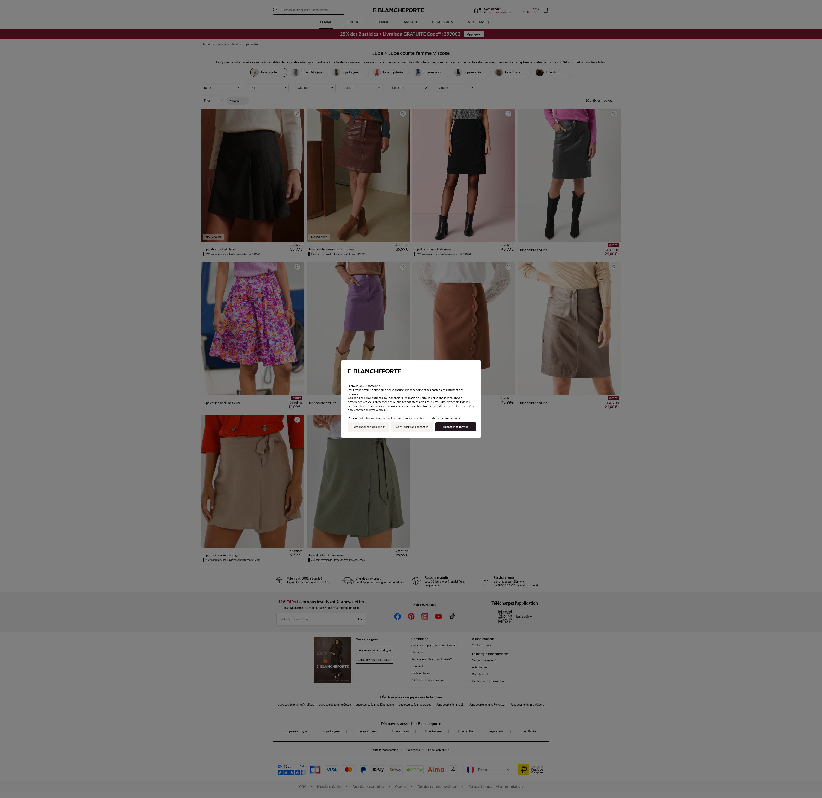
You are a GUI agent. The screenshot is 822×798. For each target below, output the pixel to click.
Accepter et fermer (455, 426)
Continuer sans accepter (412, 426)
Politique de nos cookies (444, 418)
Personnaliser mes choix (368, 426)
